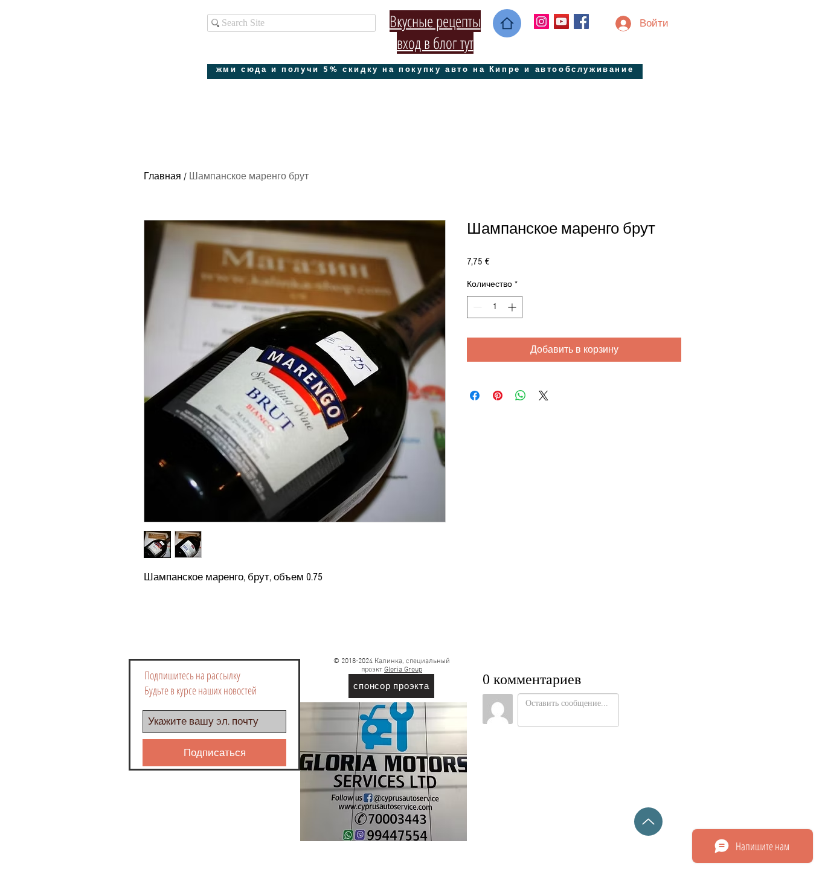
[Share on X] (543, 395)
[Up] (648, 821)
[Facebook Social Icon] (581, 21)
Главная (162, 176)
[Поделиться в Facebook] (474, 395)
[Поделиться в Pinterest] (497, 395)
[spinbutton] (495, 307)
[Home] (507, 23)
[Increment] (513, 307)
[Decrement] (476, 307)
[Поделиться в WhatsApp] (520, 395)
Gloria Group (403, 669)
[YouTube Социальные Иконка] (561, 21)
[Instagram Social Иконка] (541, 21)
